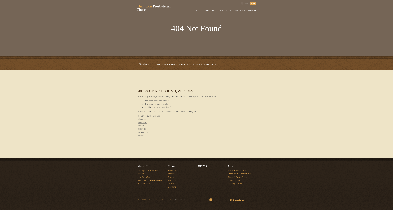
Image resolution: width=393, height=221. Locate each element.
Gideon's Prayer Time (237, 177)
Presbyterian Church (154, 8)
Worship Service (235, 184)
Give (253, 3)
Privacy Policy (179, 200)
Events (141, 126)
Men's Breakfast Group (238, 170)
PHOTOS (142, 129)
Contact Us (143, 132)
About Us (142, 119)
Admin (186, 200)
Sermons (142, 135)
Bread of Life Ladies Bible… (239, 174)
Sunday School (234, 180)
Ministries (142, 122)
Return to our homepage (149, 116)
